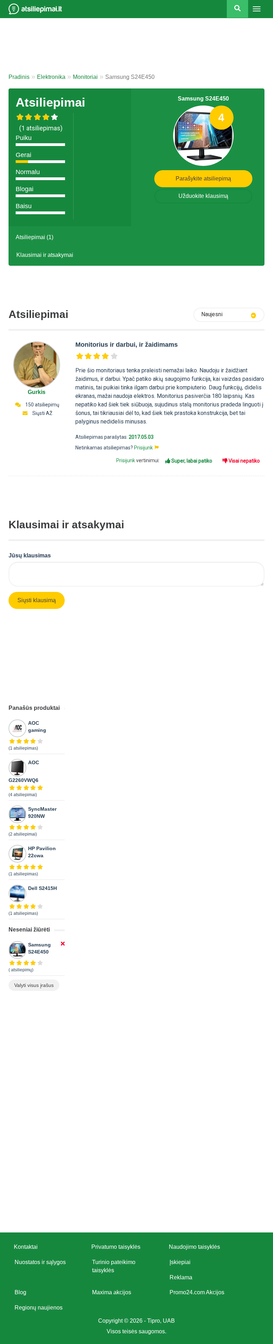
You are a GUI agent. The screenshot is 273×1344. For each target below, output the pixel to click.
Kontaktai (26, 1247)
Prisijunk (143, 447)
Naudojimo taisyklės (194, 1247)
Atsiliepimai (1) (34, 237)
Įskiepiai (180, 1262)
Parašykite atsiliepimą (203, 179)
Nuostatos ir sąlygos (40, 1262)
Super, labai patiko (191, 461)
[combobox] (228, 315)
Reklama (181, 1277)
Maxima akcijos (111, 1292)
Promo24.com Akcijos (197, 1292)
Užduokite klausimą (203, 196)
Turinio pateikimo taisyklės (113, 1266)
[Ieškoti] (237, 9)
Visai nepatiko (244, 461)
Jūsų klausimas (30, 555)
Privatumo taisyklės (115, 1247)
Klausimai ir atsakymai (44, 255)
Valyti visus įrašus (34, 985)
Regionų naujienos (39, 1308)
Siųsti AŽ (42, 413)
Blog (20, 1292)
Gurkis (37, 392)
